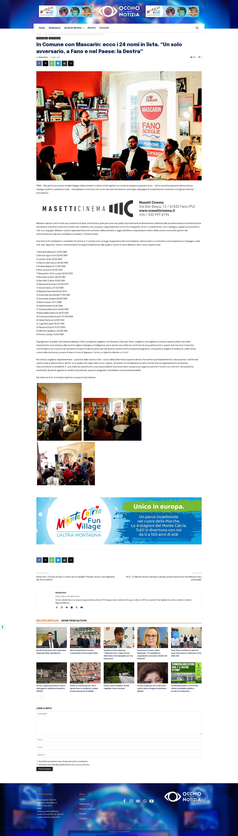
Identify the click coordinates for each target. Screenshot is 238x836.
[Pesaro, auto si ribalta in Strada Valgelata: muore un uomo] (119, 672)
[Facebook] (39, 63)
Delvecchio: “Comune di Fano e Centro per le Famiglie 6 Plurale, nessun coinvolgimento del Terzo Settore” (75, 578)
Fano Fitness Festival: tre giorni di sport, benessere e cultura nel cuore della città (186, 653)
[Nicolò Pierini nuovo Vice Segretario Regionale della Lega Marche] (51, 637)
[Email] (71, 63)
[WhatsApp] (52, 63)
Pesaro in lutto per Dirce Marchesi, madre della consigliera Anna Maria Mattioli (151, 688)
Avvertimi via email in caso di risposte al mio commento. (63, 761)
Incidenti (108, 682)
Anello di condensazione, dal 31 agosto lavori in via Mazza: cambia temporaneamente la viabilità (84, 688)
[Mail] (67, 607)
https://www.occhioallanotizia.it (68, 596)
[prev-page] (38, 696)
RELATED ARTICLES (47, 620)
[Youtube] (82, 607)
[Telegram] (58, 63)
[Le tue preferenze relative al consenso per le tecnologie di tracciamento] (2, 627)
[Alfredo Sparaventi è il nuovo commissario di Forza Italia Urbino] (85, 637)
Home (38, 34)
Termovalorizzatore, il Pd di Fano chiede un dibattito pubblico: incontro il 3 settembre (184, 688)
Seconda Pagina (50, 34)
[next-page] (42, 696)
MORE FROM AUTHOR (74, 620)
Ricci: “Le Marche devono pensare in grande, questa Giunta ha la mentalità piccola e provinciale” (164, 578)
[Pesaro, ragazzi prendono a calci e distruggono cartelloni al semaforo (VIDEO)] (51, 672)
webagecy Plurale (119, 831)
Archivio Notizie (54, 38)
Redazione (43, 57)
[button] (197, 28)
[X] (45, 63)
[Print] (64, 63)
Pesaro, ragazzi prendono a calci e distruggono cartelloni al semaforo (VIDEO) (50, 688)
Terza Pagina (176, 647)
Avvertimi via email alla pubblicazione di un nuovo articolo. (64, 765)
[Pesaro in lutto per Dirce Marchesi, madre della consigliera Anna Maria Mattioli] (152, 672)
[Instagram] (62, 607)
